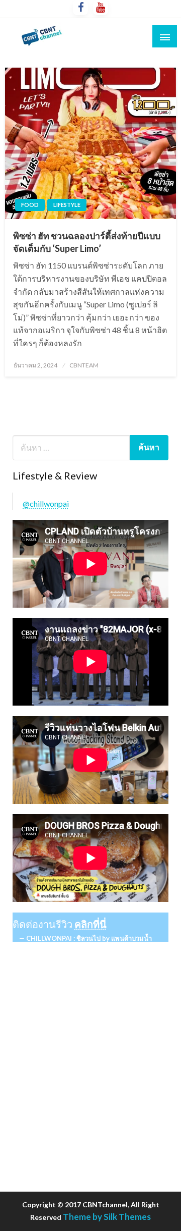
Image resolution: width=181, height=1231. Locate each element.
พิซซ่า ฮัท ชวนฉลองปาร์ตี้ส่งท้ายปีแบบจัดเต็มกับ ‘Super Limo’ (86, 242)
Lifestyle (66, 204)
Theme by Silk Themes (107, 1216)
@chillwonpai (46, 503)
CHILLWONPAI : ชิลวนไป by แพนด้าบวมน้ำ (89, 938)
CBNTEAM (84, 365)
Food (30, 204)
